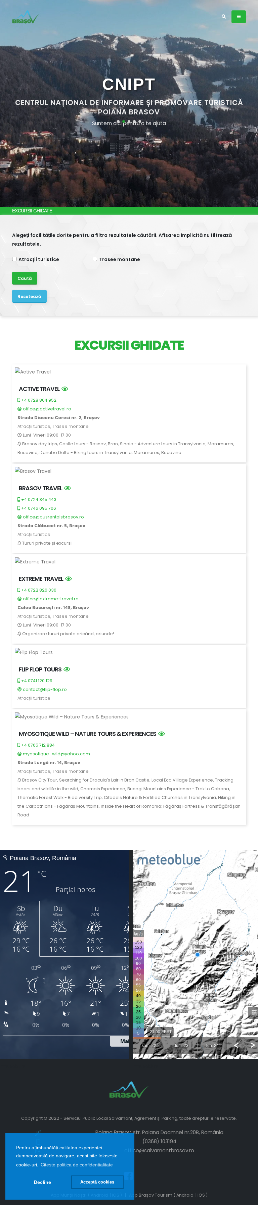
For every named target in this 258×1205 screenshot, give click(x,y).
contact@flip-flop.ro (44, 689)
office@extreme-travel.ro (50, 599)
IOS (201, 1195)
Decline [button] (42, 1182)
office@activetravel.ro (46, 409)
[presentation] (17, 103)
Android (185, 1195)
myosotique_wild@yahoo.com (56, 754)
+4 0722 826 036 (38, 590)
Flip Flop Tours (41, 669)
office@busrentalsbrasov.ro (53, 517)
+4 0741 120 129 (36, 681)
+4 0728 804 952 (38, 400)
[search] (224, 16)
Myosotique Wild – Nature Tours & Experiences (88, 734)
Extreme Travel (42, 578)
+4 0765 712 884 (37, 745)
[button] (77, 1165)
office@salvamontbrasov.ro (159, 1150)
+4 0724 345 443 (38, 499)
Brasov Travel (41, 488)
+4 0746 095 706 (38, 508)
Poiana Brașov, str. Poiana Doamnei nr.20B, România (159, 1132)
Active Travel (40, 389)
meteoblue (12, 1066)
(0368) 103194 (159, 1141)
